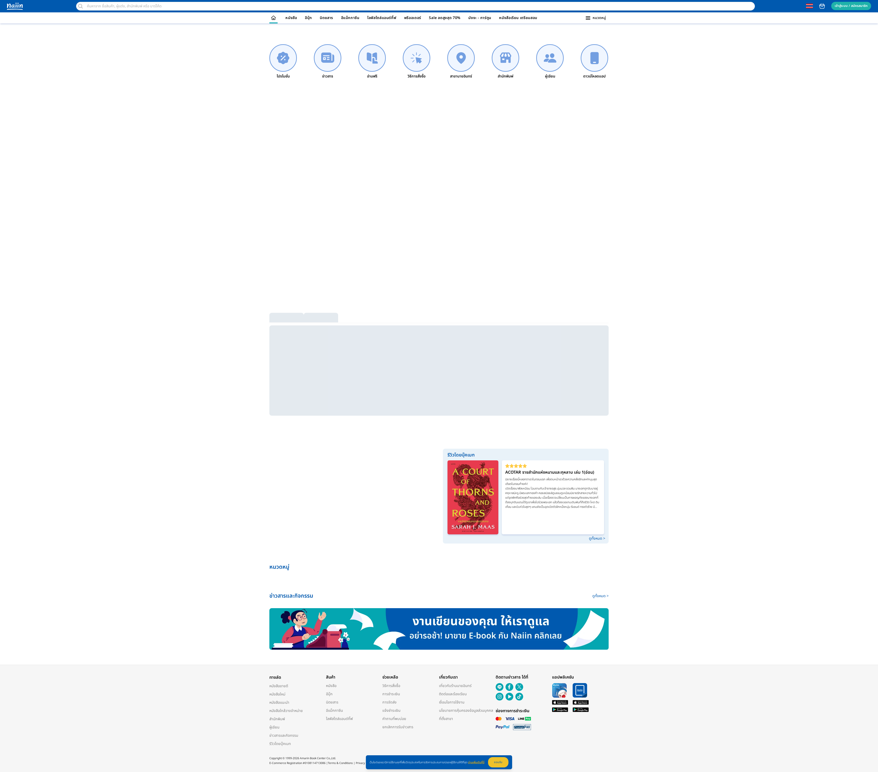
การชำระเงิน (391, 694)
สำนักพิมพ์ (277, 719)
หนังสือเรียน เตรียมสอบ (518, 18)
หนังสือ (291, 18)
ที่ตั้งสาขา (446, 719)
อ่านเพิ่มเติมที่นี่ (476, 762)
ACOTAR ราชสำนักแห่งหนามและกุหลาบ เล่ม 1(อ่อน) (549, 472)
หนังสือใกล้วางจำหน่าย (286, 711)
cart (822, 6)
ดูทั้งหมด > (597, 538)
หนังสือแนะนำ (279, 702)
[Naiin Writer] (439, 629)
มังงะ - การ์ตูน (479, 18)
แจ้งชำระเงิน (391, 710)
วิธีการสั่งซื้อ (391, 686)
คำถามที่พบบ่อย (394, 719)
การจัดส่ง (389, 702)
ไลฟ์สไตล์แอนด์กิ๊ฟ (381, 18)
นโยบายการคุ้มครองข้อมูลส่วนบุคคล (466, 710)
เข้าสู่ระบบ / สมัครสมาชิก (851, 5)
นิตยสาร (326, 18)
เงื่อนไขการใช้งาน (451, 702)
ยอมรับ (498, 762)
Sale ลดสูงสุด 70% (445, 18)
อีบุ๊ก (308, 18)
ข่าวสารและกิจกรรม (283, 735)
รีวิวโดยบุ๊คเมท (280, 744)
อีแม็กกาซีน (350, 18)
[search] (80, 6)
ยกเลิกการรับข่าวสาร (397, 727)
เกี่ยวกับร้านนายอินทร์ (455, 686)
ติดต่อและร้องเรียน (453, 694)
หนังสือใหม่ (277, 694)
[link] (283, 61)
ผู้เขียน (274, 727)
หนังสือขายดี (278, 686)
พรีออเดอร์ (412, 18)
